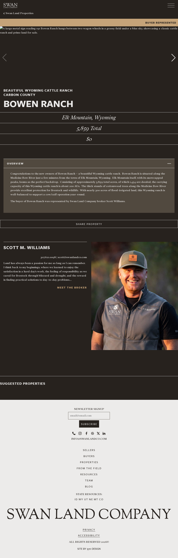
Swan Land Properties (19, 13)
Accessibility (89, 535)
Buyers (89, 456)
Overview (15, 163)
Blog (89, 486)
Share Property (89, 224)
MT (96, 499)
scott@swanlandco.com (72, 257)
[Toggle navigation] (157, 5)
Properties (89, 462)
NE (91, 499)
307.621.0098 (48, 257)
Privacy (89, 529)
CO (101, 499)
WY (81, 499)
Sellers (89, 450)
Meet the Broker (72, 287)
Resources (89, 474)
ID (76, 499)
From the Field (89, 468)
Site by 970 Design (89, 549)
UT (86, 499)
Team (89, 480)
